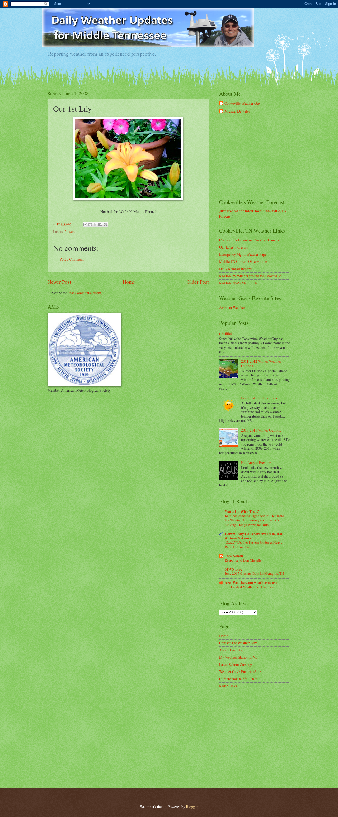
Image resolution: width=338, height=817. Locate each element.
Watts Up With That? (242, 511)
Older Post (198, 281)
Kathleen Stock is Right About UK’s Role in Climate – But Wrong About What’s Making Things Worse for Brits (254, 520)
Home (129, 281)
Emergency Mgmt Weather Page (242, 254)
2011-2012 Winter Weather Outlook (261, 363)
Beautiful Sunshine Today (260, 397)
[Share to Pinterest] (105, 224)
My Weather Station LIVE (238, 657)
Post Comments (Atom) (85, 292)
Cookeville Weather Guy (242, 103)
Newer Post (59, 281)
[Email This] (85, 224)
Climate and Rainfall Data (238, 678)
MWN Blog (233, 569)
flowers (69, 231)
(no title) (225, 333)
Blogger (192, 806)
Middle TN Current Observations (243, 261)
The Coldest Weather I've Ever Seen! (250, 586)
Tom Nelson (234, 556)
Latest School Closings (235, 664)
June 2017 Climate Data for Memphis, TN (254, 573)
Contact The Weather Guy (238, 642)
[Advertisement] (258, 157)
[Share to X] (95, 224)
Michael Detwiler (237, 111)
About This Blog (231, 649)
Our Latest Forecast (233, 247)
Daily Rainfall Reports (235, 268)
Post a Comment (72, 259)
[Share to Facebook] (100, 224)
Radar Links (228, 685)
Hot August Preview (256, 462)
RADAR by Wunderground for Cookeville (250, 275)
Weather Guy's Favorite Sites (240, 671)
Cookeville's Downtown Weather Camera (249, 240)
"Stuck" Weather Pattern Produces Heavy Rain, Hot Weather (254, 544)
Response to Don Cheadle (243, 560)
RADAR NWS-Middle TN (238, 283)
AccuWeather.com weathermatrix (251, 582)
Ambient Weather (232, 307)
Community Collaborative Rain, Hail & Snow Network (254, 536)
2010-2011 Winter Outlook (261, 430)
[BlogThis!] (90, 224)
